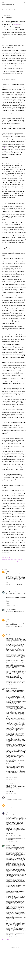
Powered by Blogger (15, 947)
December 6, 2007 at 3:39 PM (12, 631)
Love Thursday (15, 561)
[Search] (25, 2)
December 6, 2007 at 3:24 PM (12, 615)
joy (19, 559)
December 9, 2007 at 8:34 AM (12, 936)
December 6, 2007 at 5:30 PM (12, 793)
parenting (14, 562)
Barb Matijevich (10, 591)
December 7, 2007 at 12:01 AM (12, 841)
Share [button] (3, 557)
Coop (9, 559)
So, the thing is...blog (9, 5)
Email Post (7, 557)
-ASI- (18, 950)
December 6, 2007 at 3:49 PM (12, 684)
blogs (6, 559)
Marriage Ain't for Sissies (7, 562)
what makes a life (19, 562)
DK (4, 21)
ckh (7, 812)
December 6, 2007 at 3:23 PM (12, 605)
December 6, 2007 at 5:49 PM (12, 801)
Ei (6, 571)
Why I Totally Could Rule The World (9, 564)
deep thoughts (13, 559)
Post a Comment (6, 939)
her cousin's (16, 24)
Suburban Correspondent (12, 688)
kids (21, 559)
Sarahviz (8, 805)
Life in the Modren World (7, 561)
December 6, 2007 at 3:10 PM (12, 587)
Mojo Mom (6, 147)
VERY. (3, 44)
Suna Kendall (9, 635)
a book (11, 134)
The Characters (6, 9)
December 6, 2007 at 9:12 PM (12, 808)
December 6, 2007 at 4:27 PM (12, 779)
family (17, 559)
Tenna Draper (9, 845)
